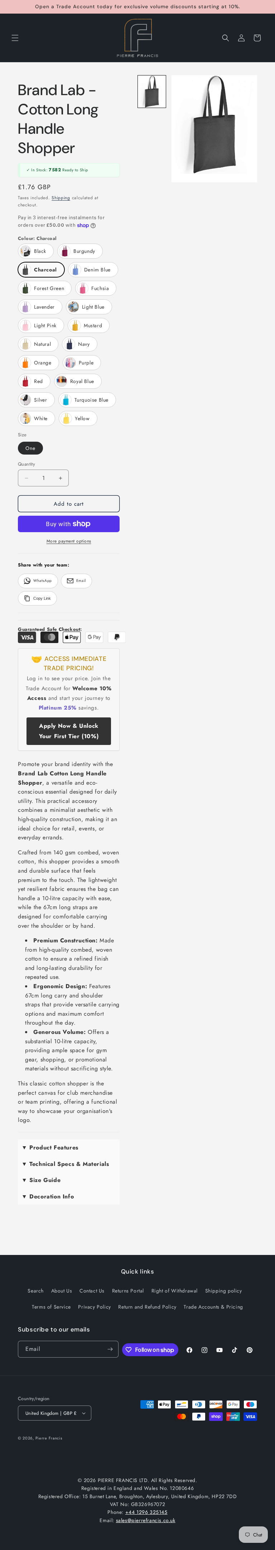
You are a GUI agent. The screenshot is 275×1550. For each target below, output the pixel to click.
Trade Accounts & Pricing (213, 1306)
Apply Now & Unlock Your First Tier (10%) (69, 731)
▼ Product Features (49, 1147)
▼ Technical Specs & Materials (65, 1164)
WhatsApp (42, 580)
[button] (15, 38)
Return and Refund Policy (147, 1306)
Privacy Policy (94, 1306)
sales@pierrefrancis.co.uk (145, 1520)
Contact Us (92, 1290)
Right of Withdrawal (174, 1290)
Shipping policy (223, 1290)
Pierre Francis (48, 1438)
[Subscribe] (110, 1349)
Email (81, 580)
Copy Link (42, 598)
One (30, 448)
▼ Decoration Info (47, 1196)
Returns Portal (128, 1290)
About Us (61, 1290)
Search (36, 1290)
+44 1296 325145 (146, 1512)
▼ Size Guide (41, 1180)
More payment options (69, 541)
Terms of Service (51, 1306)
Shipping (61, 198)
